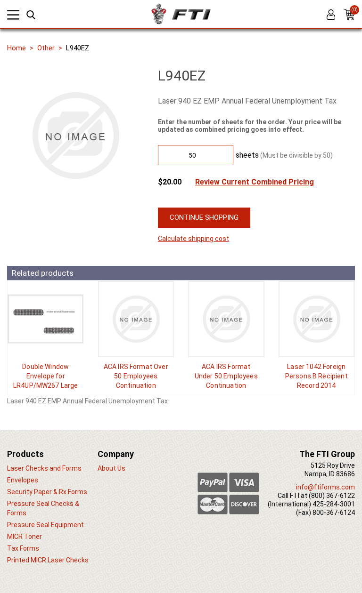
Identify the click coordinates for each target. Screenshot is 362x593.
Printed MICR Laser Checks (48, 560)
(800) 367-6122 (332, 495)
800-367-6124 (334, 512)
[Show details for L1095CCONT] (136, 319)
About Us (111, 468)
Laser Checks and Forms (44, 468)
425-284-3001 (334, 504)
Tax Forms (23, 548)
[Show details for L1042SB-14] (317, 319)
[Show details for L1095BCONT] (226, 319)
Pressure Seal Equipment (45, 525)
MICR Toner (24, 536)
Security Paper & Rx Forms (47, 492)
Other (46, 48)
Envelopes (22, 480)
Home (16, 48)
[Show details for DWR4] (46, 319)
